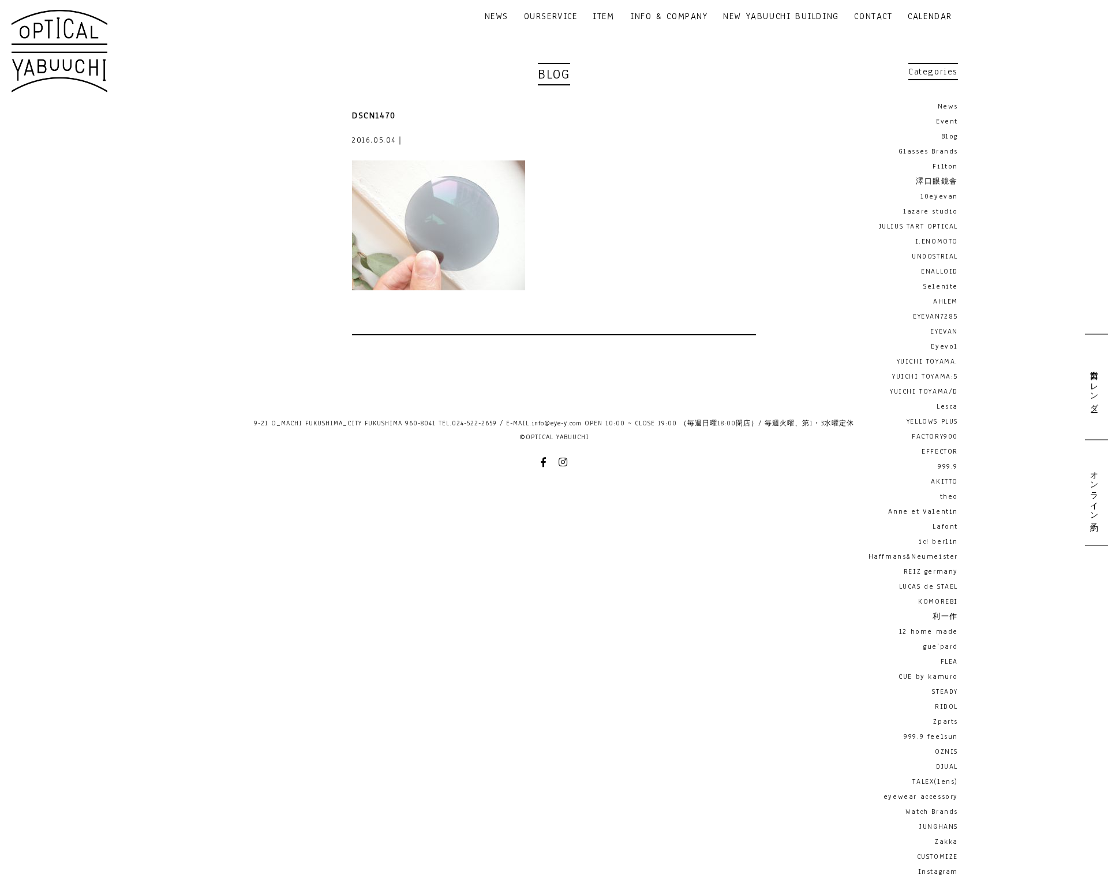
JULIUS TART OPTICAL (918, 226)
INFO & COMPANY (669, 17)
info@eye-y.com (556, 423)
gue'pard (940, 646)
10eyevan (939, 196)
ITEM (603, 17)
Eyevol (944, 346)
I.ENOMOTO (936, 241)
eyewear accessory (921, 796)
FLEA (949, 661)
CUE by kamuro (928, 676)
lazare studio (930, 211)
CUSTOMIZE (937, 856)
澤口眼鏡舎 (937, 181)
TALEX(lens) (935, 781)
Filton (945, 166)
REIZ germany (931, 571)
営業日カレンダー (1093, 387)
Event (947, 121)
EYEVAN (944, 331)
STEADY (945, 691)
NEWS (496, 17)
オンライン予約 (1093, 492)
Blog (949, 136)
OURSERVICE (551, 17)
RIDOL (946, 706)
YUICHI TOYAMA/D (924, 391)
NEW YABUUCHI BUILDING (781, 17)
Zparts (945, 721)
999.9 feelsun (931, 736)
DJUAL (947, 766)
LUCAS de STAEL (928, 586)
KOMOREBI (938, 601)
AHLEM (945, 301)
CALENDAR (930, 17)
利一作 (945, 616)
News (948, 106)
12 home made (928, 631)
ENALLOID (939, 271)
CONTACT (873, 17)
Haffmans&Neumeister (913, 556)
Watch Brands (931, 811)
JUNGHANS (938, 826)
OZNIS (946, 751)
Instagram (938, 871)
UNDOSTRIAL (935, 256)
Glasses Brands (928, 151)
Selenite (940, 286)
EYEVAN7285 (935, 316)
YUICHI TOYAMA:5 (925, 376)
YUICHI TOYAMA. (927, 361)
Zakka (946, 841)
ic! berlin (938, 541)
